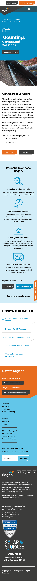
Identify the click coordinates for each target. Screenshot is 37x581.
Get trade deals (10, 52)
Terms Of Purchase (9, 439)
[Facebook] (34, 472)
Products (8, 19)
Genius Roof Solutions (11, 22)
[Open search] (29, 9)
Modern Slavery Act (9, 431)
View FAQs (25, 152)
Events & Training (8, 412)
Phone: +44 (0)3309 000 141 (12, 509)
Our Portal (6, 409)
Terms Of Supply (8, 436)
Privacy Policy (7, 434)
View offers (9, 152)
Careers (5, 424)
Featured (7, 286)
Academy (5, 421)
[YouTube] (29, 472)
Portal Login (11, 3)
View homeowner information (15, 393)
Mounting (19, 19)
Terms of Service (8, 498)
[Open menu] (33, 9)
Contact (5, 419)
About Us (5, 404)
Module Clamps (23, 286)
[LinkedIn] (18, 472)
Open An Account (27, 3)
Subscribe (23, 458)
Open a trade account (12, 383)
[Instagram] (24, 472)
